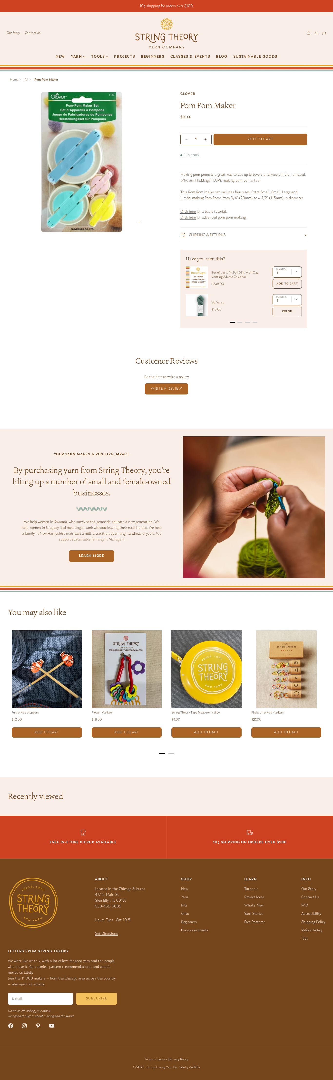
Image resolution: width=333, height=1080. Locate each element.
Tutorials (251, 889)
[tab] (232, 322)
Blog (221, 57)
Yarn (184, 897)
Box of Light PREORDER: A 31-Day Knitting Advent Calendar (234, 275)
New (60, 57)
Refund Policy (311, 930)
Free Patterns (254, 922)
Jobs (304, 939)
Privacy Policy (178, 1059)
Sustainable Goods (255, 57)
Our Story (13, 33)
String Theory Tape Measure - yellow (195, 712)
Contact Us (32, 33)
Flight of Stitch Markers (267, 712)
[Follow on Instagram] (24, 1026)
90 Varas (217, 302)
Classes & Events (190, 57)
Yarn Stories (253, 914)
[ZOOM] (139, 222)
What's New (254, 905)
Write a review (166, 389)
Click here (188, 212)
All (26, 80)
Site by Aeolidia (189, 1067)
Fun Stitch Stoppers (25, 712)
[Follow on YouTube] (52, 1026)
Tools (98, 57)
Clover (188, 94)
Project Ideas (254, 897)
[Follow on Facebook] (11, 1026)
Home (14, 80)
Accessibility (311, 914)
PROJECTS (124, 57)
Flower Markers (102, 712)
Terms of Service (156, 1059)
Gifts (185, 914)
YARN (76, 57)
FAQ (304, 905)
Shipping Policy (313, 922)
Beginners (152, 57)
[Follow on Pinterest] (38, 1026)
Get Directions (106, 934)
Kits (184, 905)
